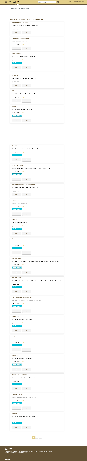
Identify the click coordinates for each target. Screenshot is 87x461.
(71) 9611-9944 (15, 245)
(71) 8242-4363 (15, 112)
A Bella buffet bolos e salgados (20, 38)
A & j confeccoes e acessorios (20, 22)
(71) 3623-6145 (15, 44)
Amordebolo (15, 219)
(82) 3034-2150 (15, 303)
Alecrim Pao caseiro (17, 165)
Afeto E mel (15, 106)
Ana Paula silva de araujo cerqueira (21, 297)
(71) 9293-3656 (15, 171)
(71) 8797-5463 (15, 60)
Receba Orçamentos (17, 62)
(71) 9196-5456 (15, 191)
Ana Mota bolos (16, 258)
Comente (16, 32)
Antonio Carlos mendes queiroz (20, 374)
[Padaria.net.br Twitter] (5, 453)
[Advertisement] (37, 13)
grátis (83, 1)
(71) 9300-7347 (15, 152)
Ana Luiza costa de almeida (19, 239)
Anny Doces (15, 316)
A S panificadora (16, 53)
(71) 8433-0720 (15, 206)
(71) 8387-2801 (15, 264)
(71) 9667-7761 (15, 226)
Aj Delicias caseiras (17, 146)
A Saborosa (15, 75)
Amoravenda (15, 200)
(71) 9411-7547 (15, 323)
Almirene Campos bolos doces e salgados (23, 184)
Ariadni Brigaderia (17, 394)
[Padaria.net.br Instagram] (6, 453)
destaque (79, 1)
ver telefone (21, 29)
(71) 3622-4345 (15, 81)
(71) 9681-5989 (15, 381)
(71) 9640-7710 (15, 29)
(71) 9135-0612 (15, 400)
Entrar (70, 1)
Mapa (27, 32)
